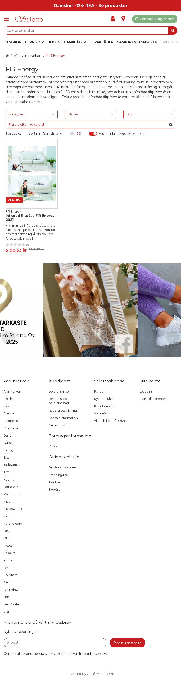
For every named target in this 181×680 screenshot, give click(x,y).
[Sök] (172, 30)
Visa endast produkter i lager (122, 134)
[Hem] (29, 19)
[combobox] (90, 30)
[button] (92, 653)
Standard (50, 133)
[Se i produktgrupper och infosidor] (8, 19)
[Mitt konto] (114, 19)
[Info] (123, 19)
